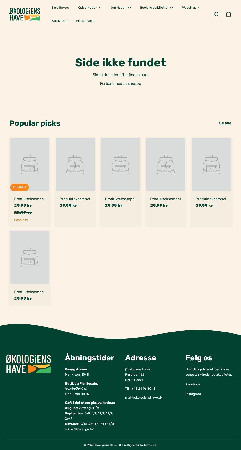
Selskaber (59, 21)
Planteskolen (85, 21)
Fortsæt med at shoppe (120, 83)
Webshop (189, 8)
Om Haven (119, 8)
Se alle (225, 123)
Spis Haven (60, 8)
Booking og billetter (154, 8)
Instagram (193, 394)
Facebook (192, 384)
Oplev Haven (88, 8)
